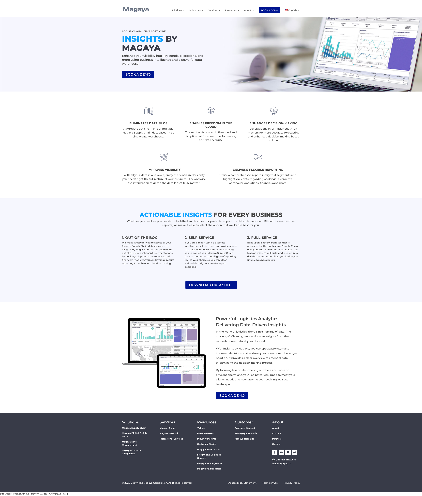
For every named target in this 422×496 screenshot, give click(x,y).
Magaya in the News (208, 449)
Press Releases (205, 433)
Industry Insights (206, 438)
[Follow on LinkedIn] (281, 452)
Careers (276, 444)
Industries (195, 10)
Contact (276, 433)
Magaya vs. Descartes (209, 468)
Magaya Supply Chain (134, 428)
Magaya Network (169, 433)
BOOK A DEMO (138, 74)
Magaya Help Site (244, 438)
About (247, 10)
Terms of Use (270, 482)
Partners (277, 438)
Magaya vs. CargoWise (209, 463)
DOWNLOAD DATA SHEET (211, 285)
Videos (201, 428)
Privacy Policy (292, 482)
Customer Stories (206, 444)
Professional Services (171, 438)
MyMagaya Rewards (246, 433)
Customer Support (245, 428)
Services (212, 10)
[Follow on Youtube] (288, 452)
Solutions (176, 10)
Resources (231, 10)
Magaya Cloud (167, 428)
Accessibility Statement (242, 482)
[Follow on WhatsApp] (294, 452)
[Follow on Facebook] (274, 452)
